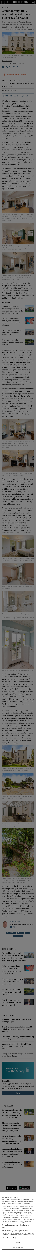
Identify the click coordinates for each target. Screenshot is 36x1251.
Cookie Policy (28, 1215)
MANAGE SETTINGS (18, 1247)
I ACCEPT (18, 1242)
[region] (18, 1221)
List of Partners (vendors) (9, 1237)
